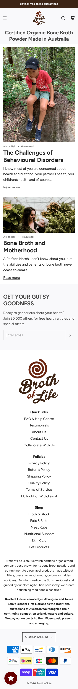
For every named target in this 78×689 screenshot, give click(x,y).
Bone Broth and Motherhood (24, 246)
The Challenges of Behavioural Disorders (33, 156)
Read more (11, 187)
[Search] (63, 18)
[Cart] (72, 18)
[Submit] (70, 335)
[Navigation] (5, 18)
